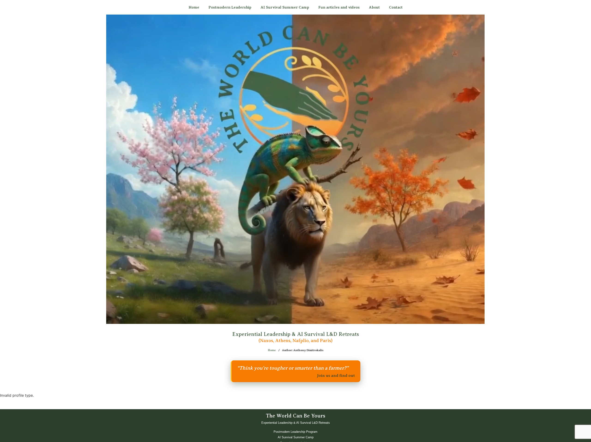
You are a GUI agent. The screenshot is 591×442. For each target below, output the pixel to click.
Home (194, 7)
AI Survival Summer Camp (285, 7)
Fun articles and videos (339, 7)
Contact (396, 7)
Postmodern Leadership (229, 7)
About (374, 7)
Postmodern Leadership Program (295, 431)
